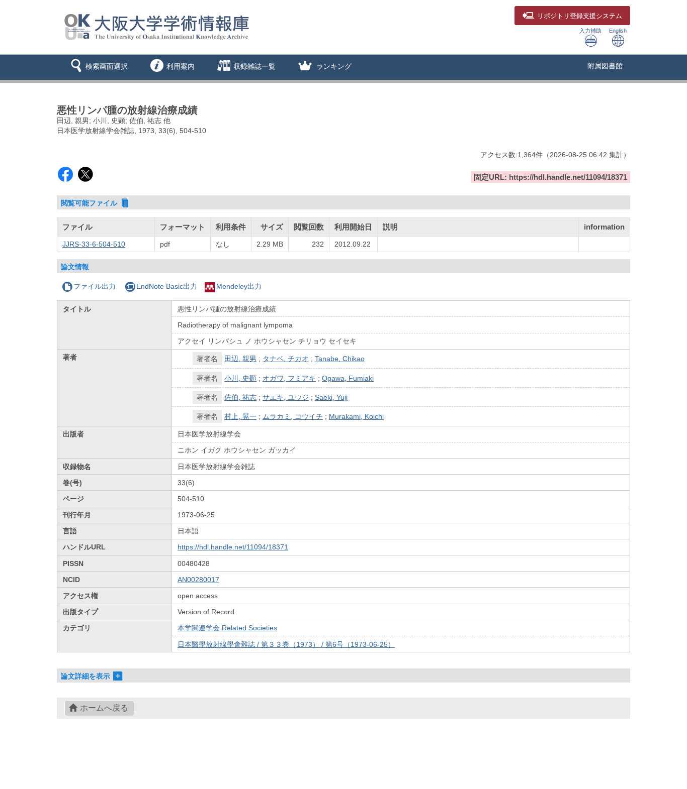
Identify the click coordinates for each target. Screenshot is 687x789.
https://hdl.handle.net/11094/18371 (233, 547)
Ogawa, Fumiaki (348, 378)
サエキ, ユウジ (286, 397)
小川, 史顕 (240, 378)
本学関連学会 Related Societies (227, 628)
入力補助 (590, 31)
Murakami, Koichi (356, 416)
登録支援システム (579, 16)
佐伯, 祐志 (240, 397)
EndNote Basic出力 (166, 286)
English (618, 31)
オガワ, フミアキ (289, 378)
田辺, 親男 (240, 359)
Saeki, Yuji (331, 397)
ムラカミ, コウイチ (293, 416)
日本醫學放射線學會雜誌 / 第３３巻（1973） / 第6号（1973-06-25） (286, 644)
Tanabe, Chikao (340, 359)
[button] (97, 67)
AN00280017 (198, 580)
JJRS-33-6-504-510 (93, 244)
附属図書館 (605, 66)
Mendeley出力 (239, 286)
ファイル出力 (94, 286)
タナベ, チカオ (286, 359)
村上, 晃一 (240, 416)
